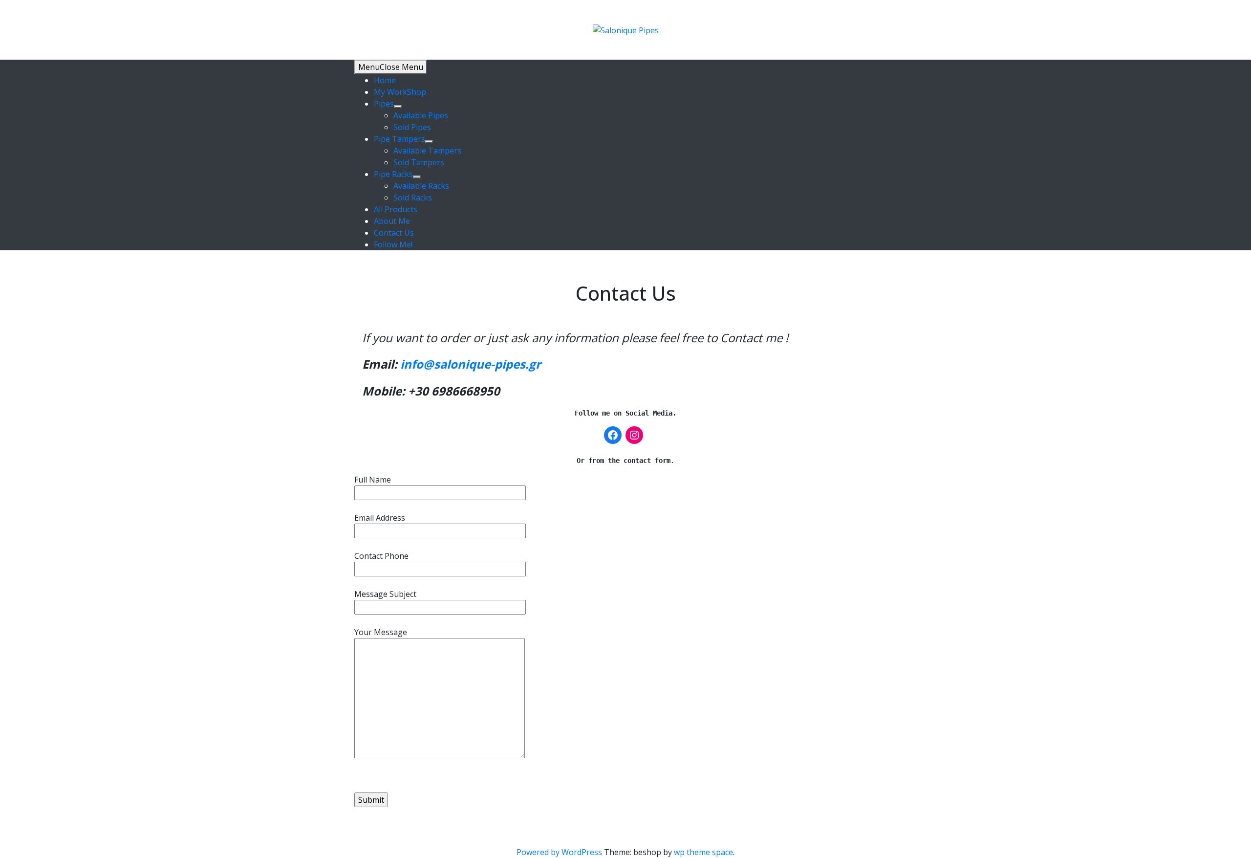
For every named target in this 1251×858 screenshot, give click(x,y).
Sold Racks (412, 197)
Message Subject (385, 594)
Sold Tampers (418, 162)
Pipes (384, 103)
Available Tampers (427, 150)
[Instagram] (634, 435)
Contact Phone (381, 555)
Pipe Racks (393, 174)
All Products (395, 209)
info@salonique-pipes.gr (470, 364)
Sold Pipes (412, 127)
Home (385, 80)
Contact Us (394, 232)
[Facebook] (613, 435)
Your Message (380, 632)
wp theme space (703, 852)
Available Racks (421, 185)
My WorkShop (400, 92)
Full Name (372, 479)
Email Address (379, 517)
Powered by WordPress (560, 852)
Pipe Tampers (399, 138)
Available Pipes (420, 115)
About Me (392, 221)
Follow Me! (393, 244)
